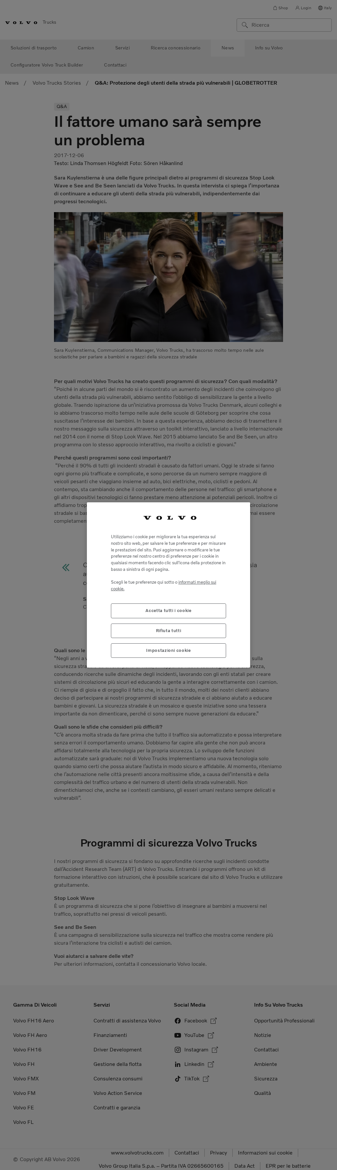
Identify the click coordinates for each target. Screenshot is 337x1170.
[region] (168, 585)
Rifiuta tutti (168, 630)
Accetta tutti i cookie (168, 610)
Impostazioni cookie (168, 650)
